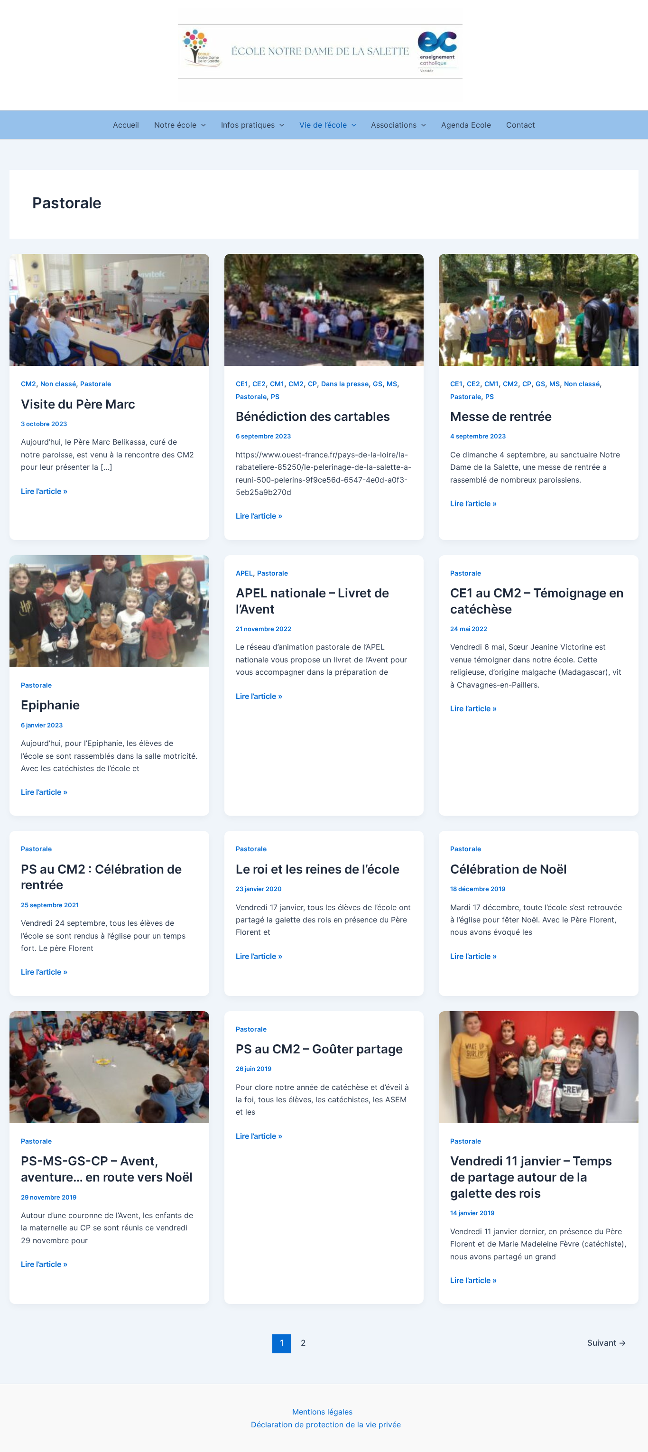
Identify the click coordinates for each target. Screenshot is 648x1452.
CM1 (277, 384)
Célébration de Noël (508, 869)
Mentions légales (322, 1411)
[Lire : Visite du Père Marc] (109, 309)
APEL (244, 573)
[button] (201, 125)
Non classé (58, 384)
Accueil (126, 125)
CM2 (28, 384)
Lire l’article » (44, 490)
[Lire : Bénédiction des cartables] (324, 309)
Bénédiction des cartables (313, 416)
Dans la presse (345, 384)
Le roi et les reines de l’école (317, 869)
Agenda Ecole (466, 125)
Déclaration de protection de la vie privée (326, 1424)
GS (377, 384)
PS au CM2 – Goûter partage (319, 1049)
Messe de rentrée (501, 416)
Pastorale (95, 384)
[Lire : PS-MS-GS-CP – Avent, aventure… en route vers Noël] (109, 1066)
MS (392, 384)
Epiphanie (50, 705)
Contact (520, 125)
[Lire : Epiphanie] (109, 610)
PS (275, 396)
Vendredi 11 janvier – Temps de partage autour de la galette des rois (531, 1177)
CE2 (259, 384)
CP (312, 384)
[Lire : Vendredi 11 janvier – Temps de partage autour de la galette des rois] (539, 1066)
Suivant (606, 1343)
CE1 (242, 384)
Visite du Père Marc (78, 404)
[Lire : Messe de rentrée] (539, 309)
